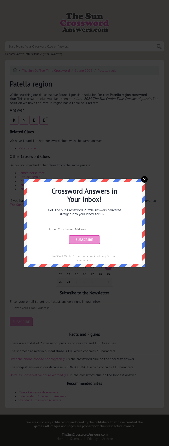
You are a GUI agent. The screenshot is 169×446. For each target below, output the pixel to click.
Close (144, 179)
